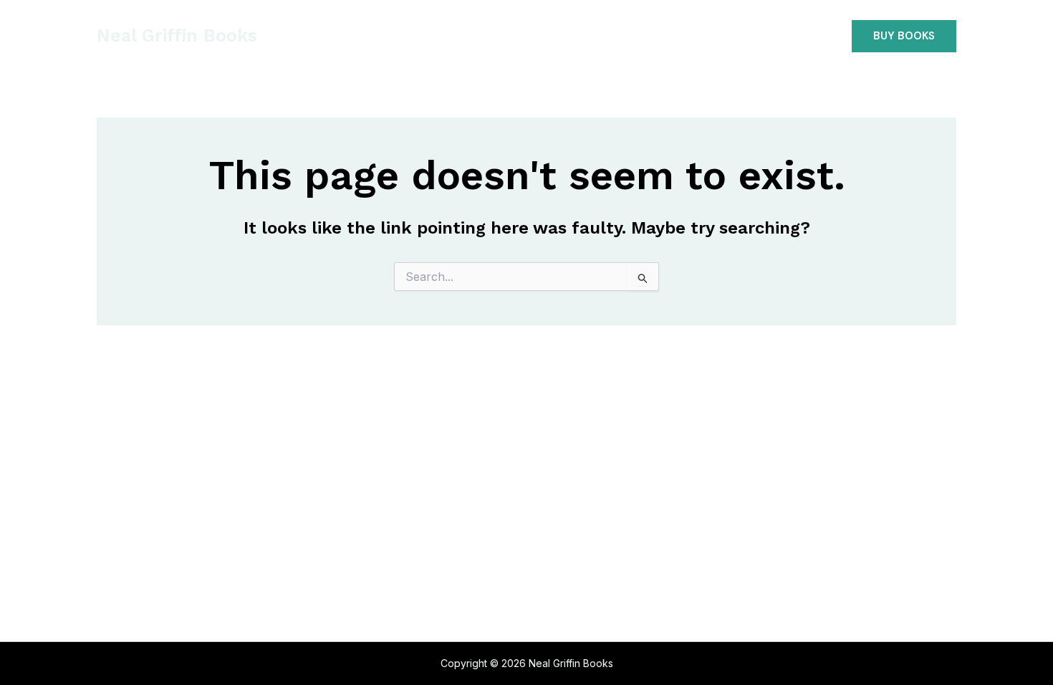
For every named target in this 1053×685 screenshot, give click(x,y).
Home (420, 36)
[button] (904, 36)
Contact (622, 36)
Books (486, 36)
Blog (550, 36)
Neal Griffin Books (177, 35)
